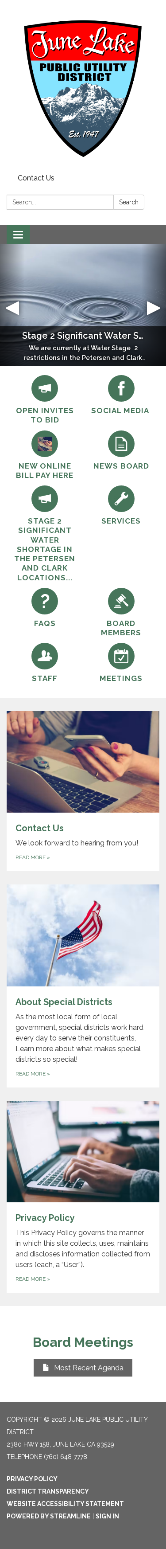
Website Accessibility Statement (65, 1503)
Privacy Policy (32, 1479)
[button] (12, 305)
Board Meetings (83, 1342)
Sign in (107, 1516)
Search (129, 202)
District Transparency (48, 1491)
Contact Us (36, 178)
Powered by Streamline (49, 1516)
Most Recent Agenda (89, 1368)
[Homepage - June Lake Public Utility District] (83, 85)
